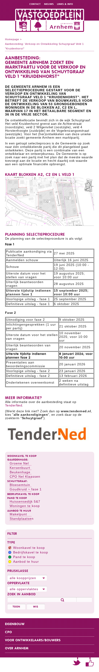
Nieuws (49, 4)
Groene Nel (19, 463)
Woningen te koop (25, 506)
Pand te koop (17, 498)
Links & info (65, 4)
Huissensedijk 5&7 (25, 501)
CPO (8, 632)
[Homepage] (49, 19)
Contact (35, 4)
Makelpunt (18, 514)
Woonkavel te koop (22, 456)
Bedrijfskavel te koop (23, 494)
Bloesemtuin (20, 485)
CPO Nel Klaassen (25, 476)
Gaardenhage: (17, 459)
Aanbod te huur (19, 511)
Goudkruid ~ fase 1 (26, 489)
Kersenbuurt (20, 468)
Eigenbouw (15, 624)
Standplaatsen (22, 518)
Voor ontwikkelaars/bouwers (33, 640)
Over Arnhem (17, 648)
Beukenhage (20, 472)
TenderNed (13, 405)
